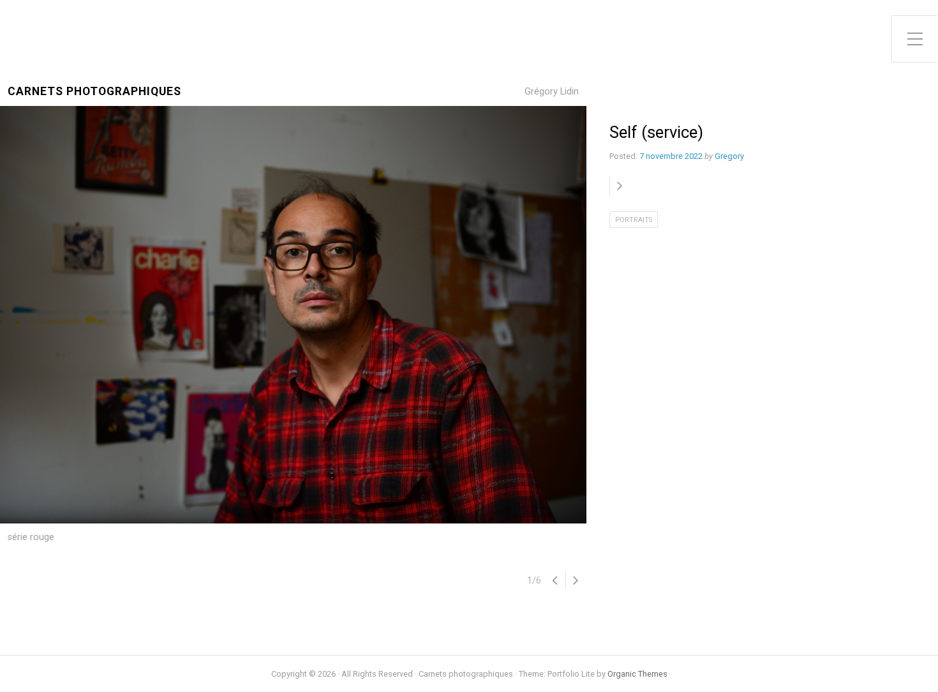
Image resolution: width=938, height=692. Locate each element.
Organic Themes (637, 674)
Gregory (729, 156)
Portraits (633, 220)
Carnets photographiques (94, 92)
